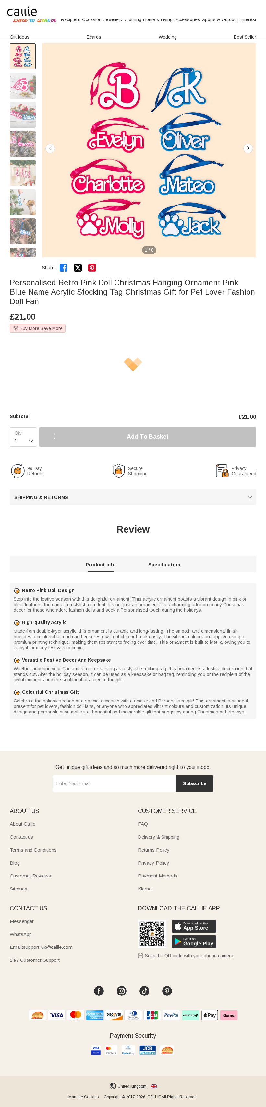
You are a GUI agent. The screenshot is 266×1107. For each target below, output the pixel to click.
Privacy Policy (153, 863)
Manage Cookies (83, 1097)
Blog (15, 863)
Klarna (144, 888)
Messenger (22, 921)
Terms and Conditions (33, 850)
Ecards (94, 37)
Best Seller (245, 37)
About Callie (22, 824)
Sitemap (18, 888)
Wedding (168, 37)
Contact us (21, 837)
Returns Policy (154, 850)
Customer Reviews (30, 875)
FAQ (143, 824)
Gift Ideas (20, 37)
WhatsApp (21, 934)
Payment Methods (157, 875)
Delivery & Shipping (158, 837)
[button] (248, 148)
